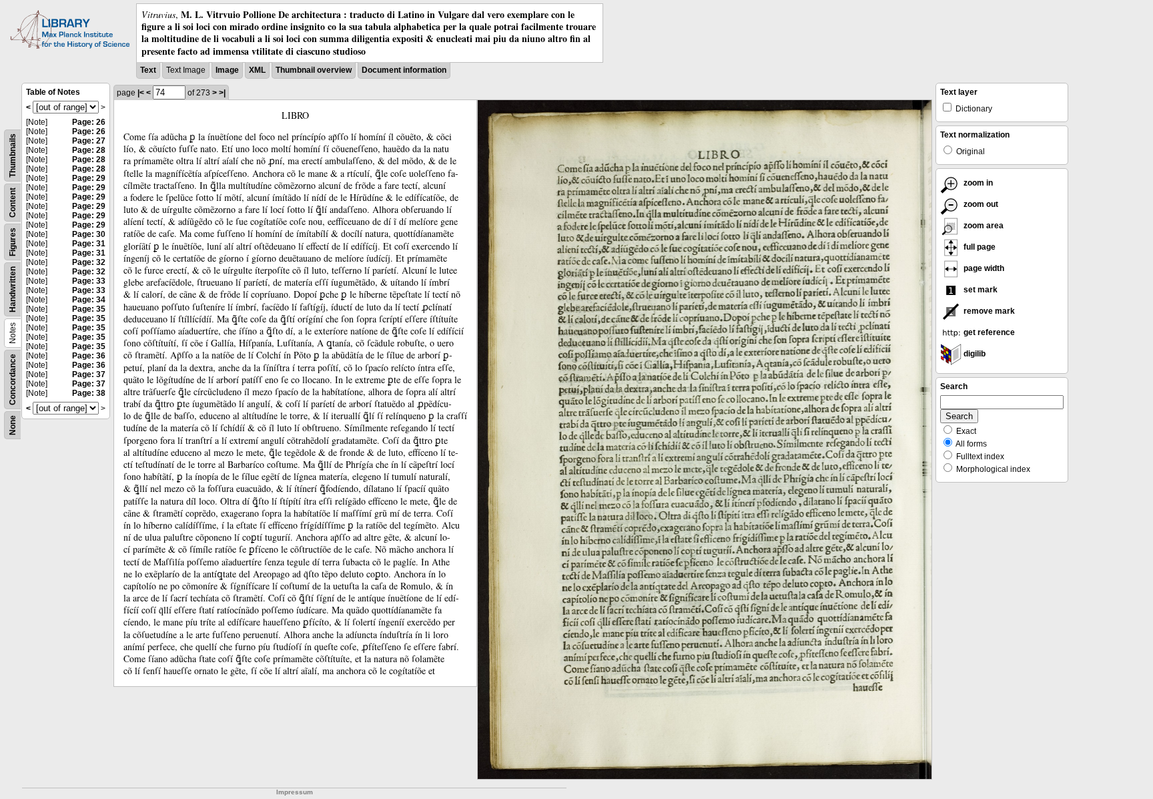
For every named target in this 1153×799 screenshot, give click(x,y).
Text (148, 70)
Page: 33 (88, 281)
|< (140, 92)
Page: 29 (88, 178)
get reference (988, 332)
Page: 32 (88, 262)
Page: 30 (88, 234)
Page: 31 (88, 243)
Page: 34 (88, 299)
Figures (12, 242)
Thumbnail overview (314, 70)
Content (12, 203)
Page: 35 (88, 309)
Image (227, 70)
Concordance (12, 379)
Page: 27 (88, 141)
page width (983, 268)
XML (257, 70)
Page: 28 (88, 150)
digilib (974, 353)
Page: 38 (88, 393)
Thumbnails (12, 156)
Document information (404, 70)
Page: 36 (88, 355)
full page (979, 247)
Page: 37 (88, 374)
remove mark (988, 311)
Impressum (294, 792)
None (12, 425)
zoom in (977, 183)
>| (222, 92)
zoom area (983, 225)
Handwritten (12, 289)
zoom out (980, 204)
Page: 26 (88, 122)
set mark (980, 289)
